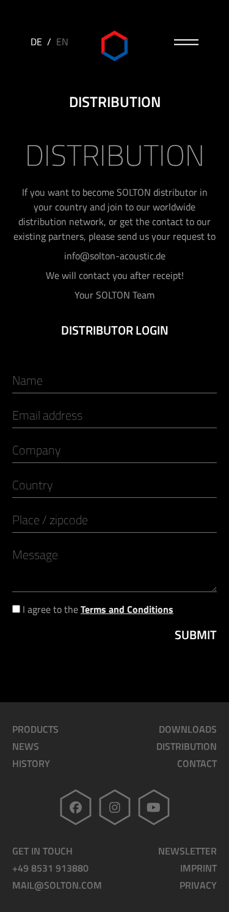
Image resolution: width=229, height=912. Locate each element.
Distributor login (115, 330)
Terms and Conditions (127, 609)
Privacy (198, 885)
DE (36, 41)
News (25, 746)
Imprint (198, 868)
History (31, 763)
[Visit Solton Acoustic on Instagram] (114, 807)
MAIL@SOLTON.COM (57, 885)
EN (62, 41)
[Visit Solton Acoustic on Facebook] (75, 807)
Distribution (186, 746)
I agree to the (96, 609)
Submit (196, 634)
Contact (197, 763)
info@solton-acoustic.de (114, 255)
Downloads (188, 729)
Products (35, 729)
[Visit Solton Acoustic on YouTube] (154, 807)
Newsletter (187, 850)
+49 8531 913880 (50, 868)
